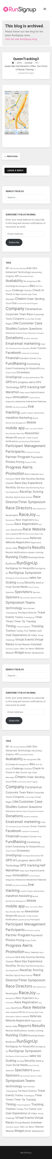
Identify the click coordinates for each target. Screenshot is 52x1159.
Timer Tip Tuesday (25, 621)
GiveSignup (14, 377)
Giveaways (23, 372)
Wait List (24, 648)
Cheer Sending (35, 298)
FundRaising (16, 363)
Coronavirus (33, 309)
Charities (28, 290)
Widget (19, 652)
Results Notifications (16, 552)
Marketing (25, 417)
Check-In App (12, 294)
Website (10, 652)
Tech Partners (29, 608)
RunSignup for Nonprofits (20, 568)
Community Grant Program (27, 303)
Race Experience (39, 509)
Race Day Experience (28, 483)
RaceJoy (27, 514)
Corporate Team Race (19, 314)
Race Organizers (25, 519)
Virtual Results (22, 644)
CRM (15, 323)
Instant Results (34, 398)
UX (28, 635)
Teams (30, 602)
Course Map (29, 319)
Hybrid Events (37, 392)
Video (34, 635)
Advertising (36, 272)
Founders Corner (28, 358)
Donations (14, 337)
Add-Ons (31, 268)
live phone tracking (20, 407)
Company (15, 308)
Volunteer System (12, 649)
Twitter (32, 630)
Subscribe (14, 242)
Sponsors (12, 597)
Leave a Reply (16, 170)
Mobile (31, 422)
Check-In (38, 290)
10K (11, 268)
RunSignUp (27, 562)
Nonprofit (11, 437)
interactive (20, 401)
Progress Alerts (19, 467)
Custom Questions (30, 328)
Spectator (10, 592)
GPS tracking (29, 387)
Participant (35, 441)
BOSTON (39, 286)
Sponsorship (25, 598)
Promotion (15, 473)
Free (39, 358)
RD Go (22, 534)
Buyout (8, 290)
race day (20, 478)
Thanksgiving (11, 613)
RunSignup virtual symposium (17, 578)
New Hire (20, 433)
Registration (23, 542)
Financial (12, 358)
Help (22, 392)
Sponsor (36, 592)
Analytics (10, 276)
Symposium (15, 602)
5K (7, 268)
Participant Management (25, 446)
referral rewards (22, 538)
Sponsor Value (36, 598)
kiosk (9, 406)
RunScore (11, 563)
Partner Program (18, 457)
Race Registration (26, 524)
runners (31, 552)
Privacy (27, 462)
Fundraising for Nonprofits (27, 368)
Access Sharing (19, 268)
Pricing (20, 461)
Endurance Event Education (19, 348)
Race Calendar (32, 474)
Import (9, 397)
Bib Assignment (30, 281)
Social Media (20, 586)
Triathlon (11, 630)
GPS (9, 382)
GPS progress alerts (24, 382)
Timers (10, 621)
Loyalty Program (26, 413)
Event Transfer (38, 348)
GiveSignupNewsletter (31, 377)
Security (29, 582)
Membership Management (16, 423)
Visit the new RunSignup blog (21, 39)
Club (14, 303)
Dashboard (10, 333)
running (39, 552)
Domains (40, 333)
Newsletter (32, 433)
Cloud (8, 303)
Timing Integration (23, 627)
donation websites (31, 338)
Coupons (18, 318)
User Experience (16, 635)
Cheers (20, 299)
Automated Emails (26, 276)
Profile (33, 462)
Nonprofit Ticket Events (28, 438)
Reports (24, 547)
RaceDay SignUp (13, 497)
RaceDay (30, 478)
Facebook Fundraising (30, 353)
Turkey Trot (22, 631)
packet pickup (24, 441)
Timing (11, 626)
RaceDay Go (13, 487)
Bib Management (22, 286)
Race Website (34, 529)
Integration (10, 401)
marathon (12, 417)
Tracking (37, 626)
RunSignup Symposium (25, 573)
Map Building (39, 413)
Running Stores (36, 557)
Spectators (23, 592)
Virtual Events (24, 639)
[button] (44, 9)
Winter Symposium (34, 653)
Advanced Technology (18, 272)
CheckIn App (25, 294)
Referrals (35, 538)
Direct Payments (29, 333)
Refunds (10, 542)
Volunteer (36, 644)
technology (14, 608)
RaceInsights (12, 515)
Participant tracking (32, 452)
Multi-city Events (31, 429)
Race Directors (19, 507)
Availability (14, 281)
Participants (15, 451)
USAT (39, 631)
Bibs (32, 285)
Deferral (19, 333)
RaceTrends (16, 529)
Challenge (17, 290)
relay (14, 548)
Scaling (11, 582)
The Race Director (27, 612)
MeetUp (35, 418)
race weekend (12, 534)
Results (38, 547)
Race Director (27, 497)
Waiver (32, 648)
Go (42, 377)
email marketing (27, 343)
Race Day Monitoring (30, 487)
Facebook (13, 353)
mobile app (15, 428)
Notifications (12, 441)
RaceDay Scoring (31, 491)
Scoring (20, 583)
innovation (20, 397)
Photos (10, 462)
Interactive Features (36, 401)
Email (10, 343)
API (17, 276)
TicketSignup (29, 617)
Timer (38, 617)
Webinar (39, 648)
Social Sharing (33, 587)
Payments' (37, 457)
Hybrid (27, 393)
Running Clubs (17, 557)
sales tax (35, 577)
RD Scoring (30, 534)
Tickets (19, 617)
